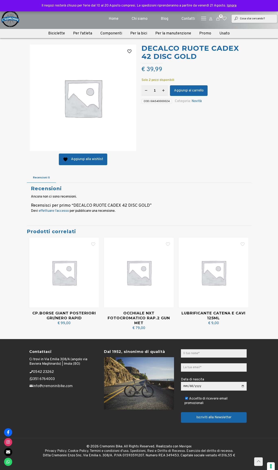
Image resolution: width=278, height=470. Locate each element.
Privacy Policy (55, 451)
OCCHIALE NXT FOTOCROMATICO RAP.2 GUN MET (139, 318)
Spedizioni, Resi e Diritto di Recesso (157, 451)
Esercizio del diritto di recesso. (209, 451)
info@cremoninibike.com (53, 386)
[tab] (41, 177)
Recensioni (41, 177)
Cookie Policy (78, 451)
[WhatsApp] (8, 462)
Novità (197, 101)
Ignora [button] (231, 5)
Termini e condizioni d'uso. (109, 451)
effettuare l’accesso (54, 211)
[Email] (8, 452)
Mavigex (185, 446)
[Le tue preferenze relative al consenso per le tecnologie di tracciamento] (271, 466)
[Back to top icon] (258, 461)
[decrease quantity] (146, 90)
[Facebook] (8, 432)
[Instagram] (8, 442)
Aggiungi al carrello (189, 90)
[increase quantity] (163, 90)
